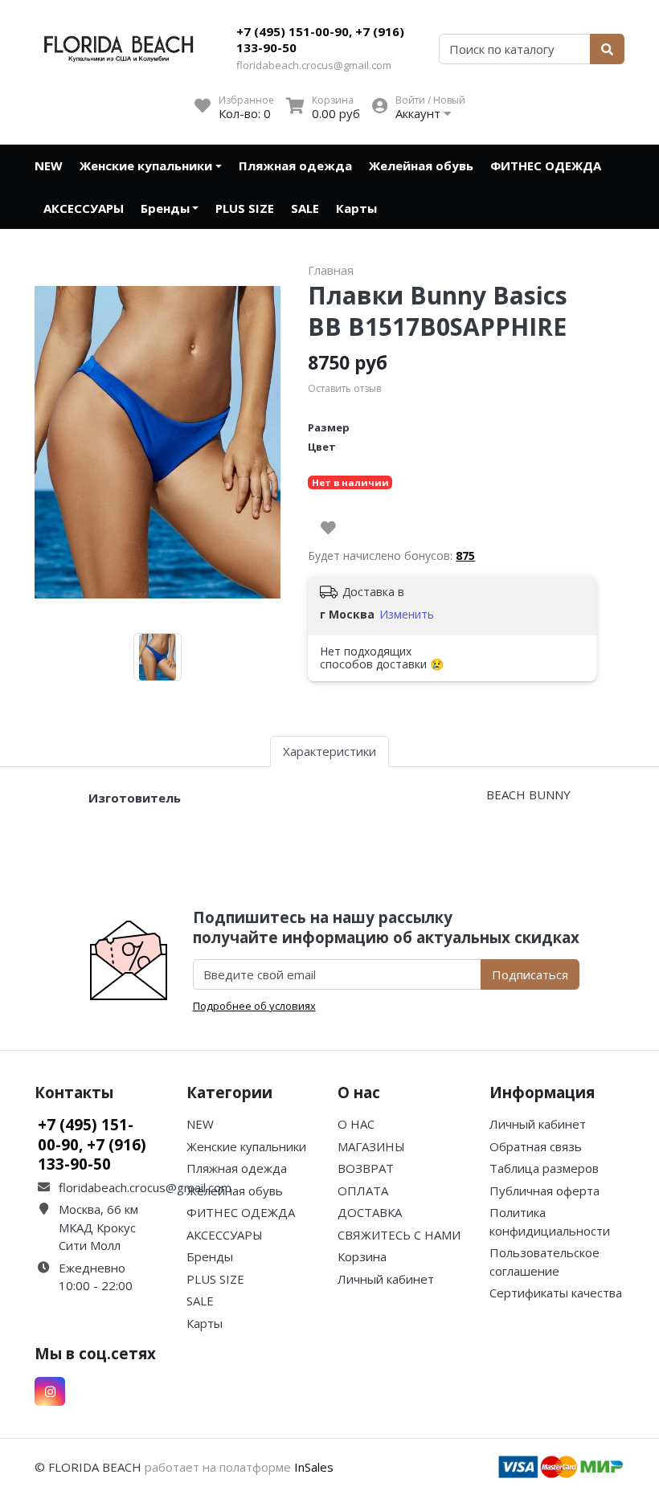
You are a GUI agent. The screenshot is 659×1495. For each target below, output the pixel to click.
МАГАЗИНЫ (371, 1146)
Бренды (165, 208)
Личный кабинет (386, 1279)
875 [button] (465, 555)
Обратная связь (535, 1146)
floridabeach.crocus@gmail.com (313, 65)
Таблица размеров (544, 1168)
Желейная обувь (421, 165)
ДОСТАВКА (370, 1212)
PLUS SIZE (244, 208)
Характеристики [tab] (329, 751)
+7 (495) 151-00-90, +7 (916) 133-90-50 (320, 39)
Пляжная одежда (295, 165)
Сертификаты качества (555, 1293)
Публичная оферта (544, 1191)
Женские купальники (146, 165)
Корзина (362, 1256)
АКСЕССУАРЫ (83, 208)
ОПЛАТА (363, 1191)
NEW (49, 165)
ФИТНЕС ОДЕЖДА (545, 165)
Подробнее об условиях (254, 1006)
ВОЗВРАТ (366, 1168)
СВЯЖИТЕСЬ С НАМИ (399, 1235)
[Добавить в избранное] (328, 528)
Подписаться (530, 974)
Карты (356, 208)
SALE (305, 208)
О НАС (356, 1124)
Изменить (406, 614)
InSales (314, 1467)
